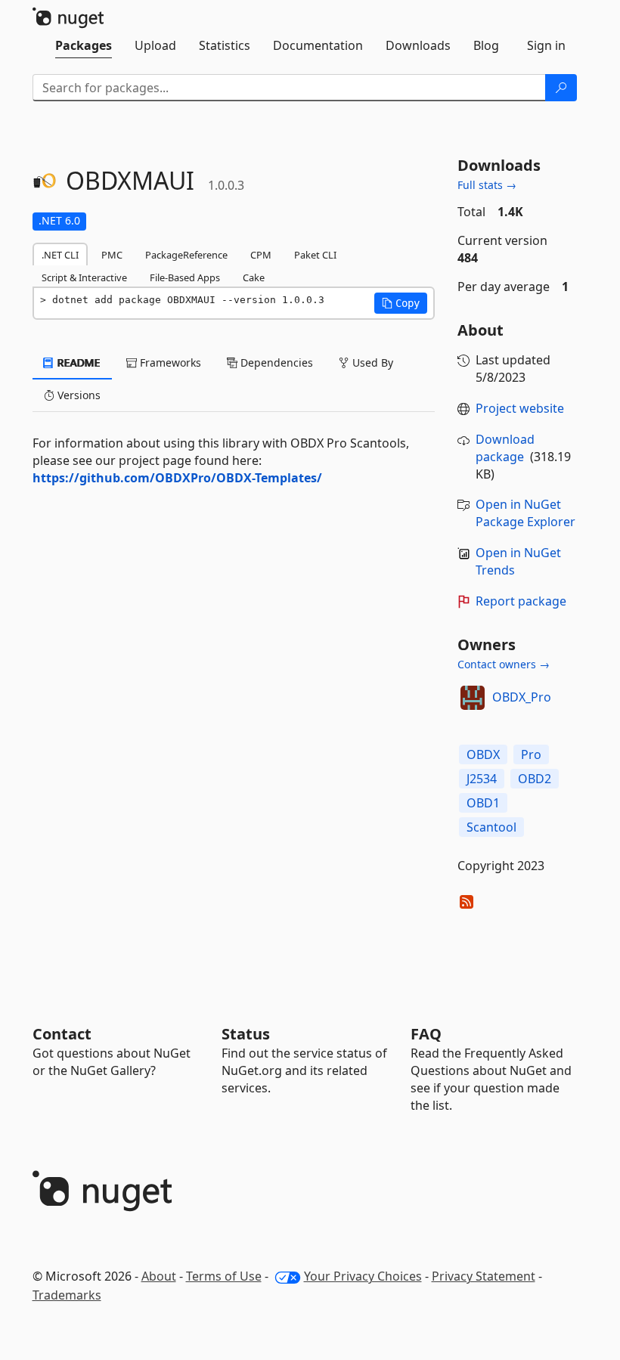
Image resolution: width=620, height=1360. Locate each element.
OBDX (483, 754)
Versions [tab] (77, 395)
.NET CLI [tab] (60, 255)
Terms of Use (224, 1276)
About (158, 1276)
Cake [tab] (254, 277)
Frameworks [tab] (169, 362)
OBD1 (483, 803)
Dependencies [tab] (275, 362)
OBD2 (534, 778)
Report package (521, 601)
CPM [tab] (260, 255)
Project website (520, 408)
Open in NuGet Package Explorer (525, 513)
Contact (62, 1034)
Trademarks (67, 1295)
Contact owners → (503, 664)
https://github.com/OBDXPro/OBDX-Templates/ (177, 477)
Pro (531, 754)
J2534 (482, 778)
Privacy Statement (483, 1276)
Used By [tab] (371, 362)
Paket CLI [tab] (315, 255)
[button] (400, 303)
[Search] (561, 87)
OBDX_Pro (521, 697)
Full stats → (486, 185)
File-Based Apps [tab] (185, 277)
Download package (505, 448)
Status (246, 1034)
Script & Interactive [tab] (84, 277)
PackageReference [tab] (186, 255)
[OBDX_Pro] (472, 697)
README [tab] (77, 362)
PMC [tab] (111, 255)
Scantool (491, 827)
